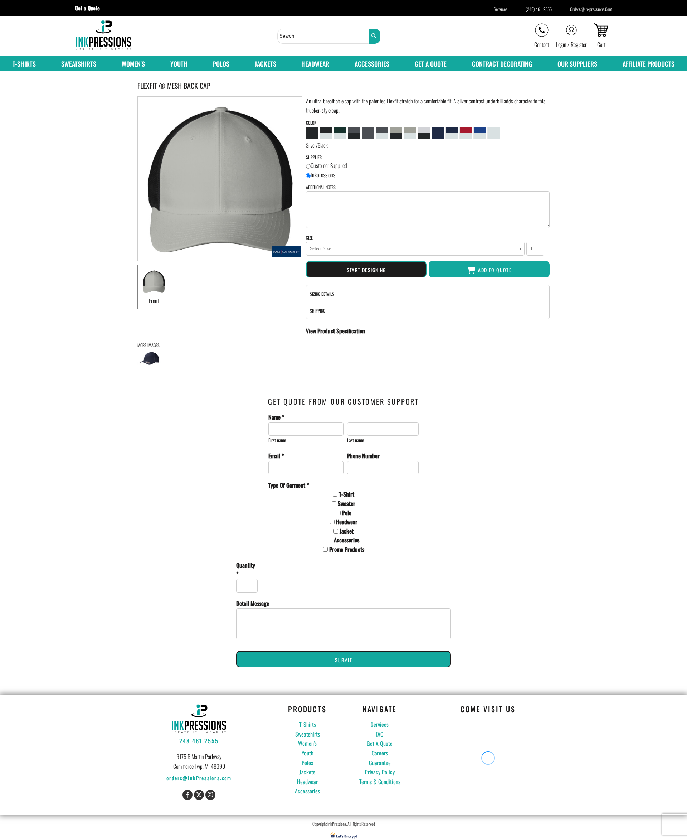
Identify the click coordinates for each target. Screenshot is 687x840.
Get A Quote (380, 743)
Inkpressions (323, 174)
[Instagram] (210, 795)
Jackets (307, 772)
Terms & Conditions (379, 781)
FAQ (380, 734)
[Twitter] (199, 795)
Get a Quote (90, 8)
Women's (307, 743)
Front (154, 300)
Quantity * (245, 570)
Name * (276, 417)
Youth (307, 753)
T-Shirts (307, 724)
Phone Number (363, 456)
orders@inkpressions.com (591, 9)
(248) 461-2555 (539, 9)
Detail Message (252, 603)
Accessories (307, 791)
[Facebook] (187, 795)
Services (500, 9)
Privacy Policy (380, 772)
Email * (276, 456)
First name (277, 440)
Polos (307, 762)
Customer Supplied (329, 165)
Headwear (307, 781)
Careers (380, 753)
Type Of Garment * (288, 485)
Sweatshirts (307, 734)
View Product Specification (335, 331)
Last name (355, 440)
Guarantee (380, 762)
